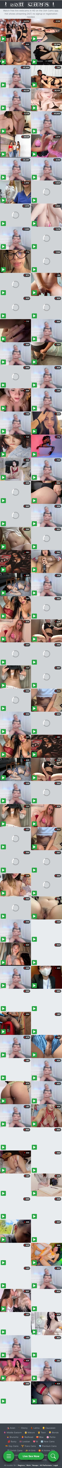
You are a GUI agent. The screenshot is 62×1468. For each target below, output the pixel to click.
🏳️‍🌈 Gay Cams (11, 1446)
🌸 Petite (50, 1437)
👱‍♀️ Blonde (54, 1432)
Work (28, 1465)
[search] (53, 1456)
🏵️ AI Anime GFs (46, 1450)
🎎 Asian (11, 1428)
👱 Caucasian (48, 1428)
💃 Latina (34, 1428)
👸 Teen (42, 1432)
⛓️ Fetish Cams (14, 1450)
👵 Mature (29, 1432)
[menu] (8, 1456)
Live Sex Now (31, 1456)
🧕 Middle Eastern (12, 1432)
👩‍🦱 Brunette (12, 1437)
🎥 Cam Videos (47, 1455)
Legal (55, 1465)
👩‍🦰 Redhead (27, 1437)
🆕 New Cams (48, 1441)
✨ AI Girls (30, 1450)
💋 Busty (12, 1441)
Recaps (35, 1465)
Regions (21, 1465)
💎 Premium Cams (48, 1446)
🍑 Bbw (40, 1437)
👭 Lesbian (24, 1441)
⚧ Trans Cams (28, 1446)
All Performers (46, 1465)
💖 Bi (35, 1441)
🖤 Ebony (23, 1428)
